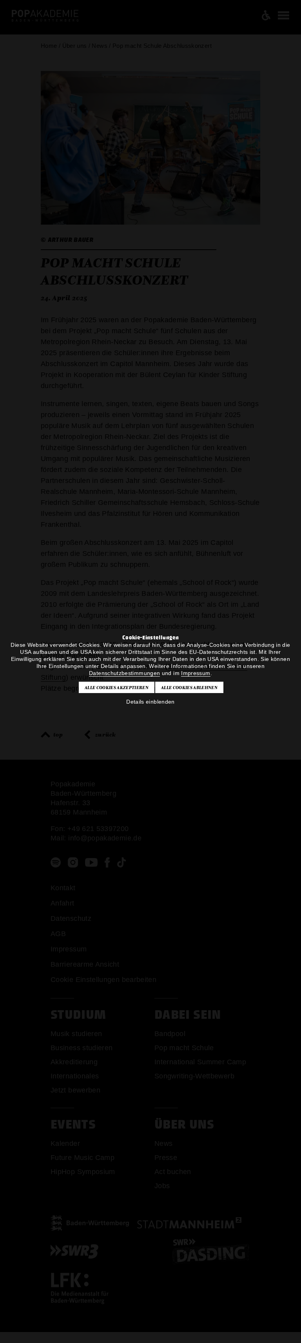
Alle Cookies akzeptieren (117, 687)
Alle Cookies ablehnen (189, 687)
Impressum (195, 673)
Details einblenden (150, 702)
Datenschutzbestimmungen (124, 673)
